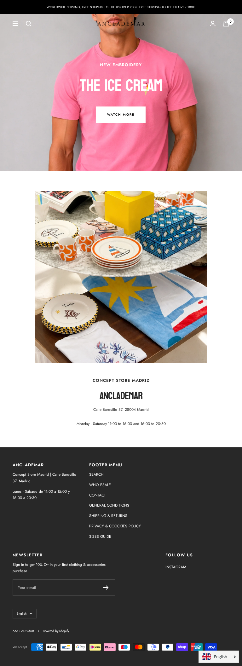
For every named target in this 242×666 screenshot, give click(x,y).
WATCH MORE (121, 114)
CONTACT (97, 495)
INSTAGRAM (175, 567)
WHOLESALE (100, 485)
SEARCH (96, 474)
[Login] (213, 23)
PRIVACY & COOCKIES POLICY (115, 526)
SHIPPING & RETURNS (108, 516)
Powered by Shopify (56, 631)
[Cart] (226, 23)
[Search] (29, 23)
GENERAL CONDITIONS (109, 505)
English (21, 613)
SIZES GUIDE (100, 536)
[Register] (106, 587)
